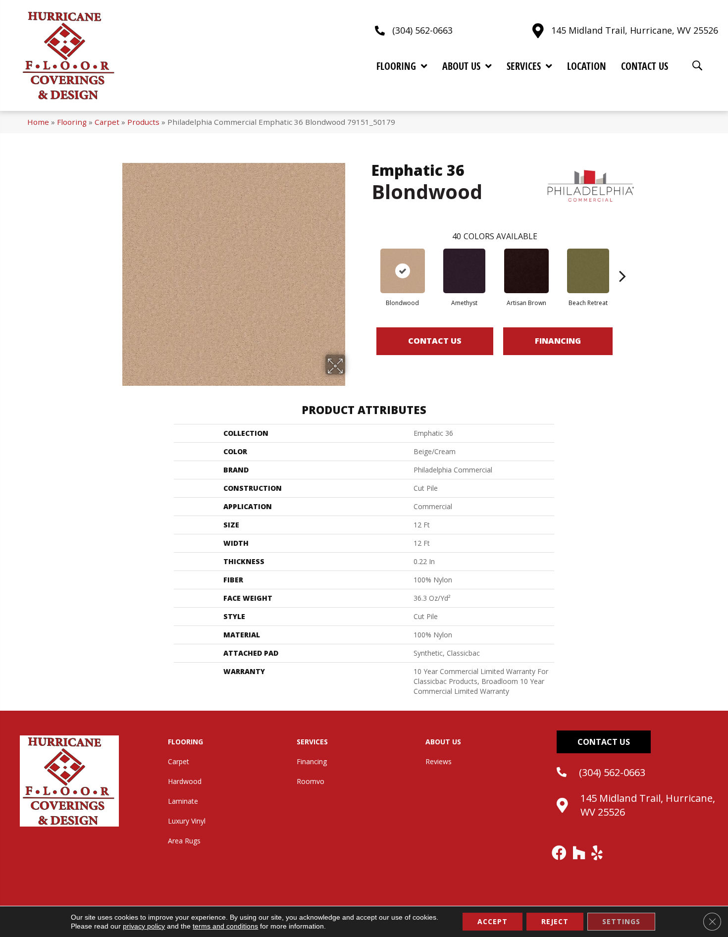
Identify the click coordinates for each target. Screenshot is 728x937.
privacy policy (144, 926)
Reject (555, 921)
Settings (621, 921)
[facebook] (560, 853)
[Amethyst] (464, 271)
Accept (492, 921)
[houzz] (579, 853)
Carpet (107, 122)
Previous (366, 261)
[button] (604, 741)
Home (38, 122)
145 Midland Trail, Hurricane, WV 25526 (634, 30)
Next (622, 261)
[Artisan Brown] (526, 271)
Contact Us (435, 340)
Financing (558, 340)
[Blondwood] (402, 271)
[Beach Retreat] (588, 271)
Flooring (72, 122)
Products (143, 122)
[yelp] (597, 853)
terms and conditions (225, 926)
